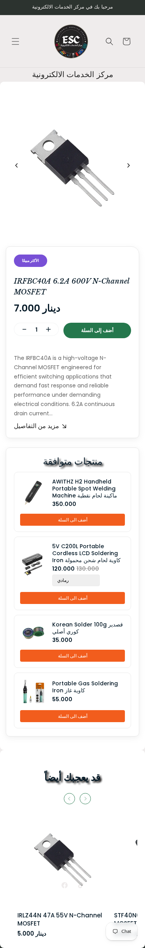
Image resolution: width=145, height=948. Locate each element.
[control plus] (51, 329)
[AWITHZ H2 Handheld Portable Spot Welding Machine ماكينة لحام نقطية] (35, 493)
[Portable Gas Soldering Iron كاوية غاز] (35, 691)
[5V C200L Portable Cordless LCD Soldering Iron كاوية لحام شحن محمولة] (35, 564)
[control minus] (21, 329)
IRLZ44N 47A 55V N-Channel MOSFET (59, 919)
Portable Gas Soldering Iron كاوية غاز (85, 687)
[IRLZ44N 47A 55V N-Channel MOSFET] (62, 862)
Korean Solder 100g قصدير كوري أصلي (87, 628)
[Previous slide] (17, 165)
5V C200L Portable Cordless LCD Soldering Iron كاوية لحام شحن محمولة (86, 553)
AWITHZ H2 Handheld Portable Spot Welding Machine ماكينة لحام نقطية (84, 488)
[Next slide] (128, 165)
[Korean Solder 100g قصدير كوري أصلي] (35, 632)
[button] (15, 41)
